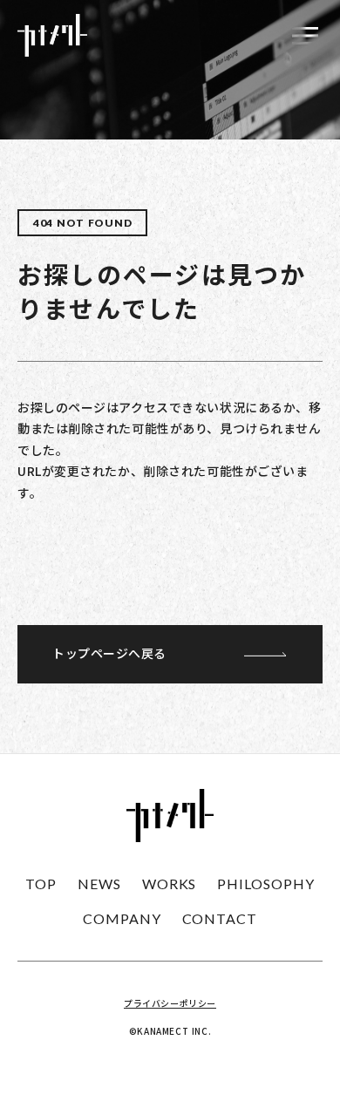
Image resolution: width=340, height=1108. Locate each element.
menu (305, 35)
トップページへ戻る (109, 653)
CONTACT (220, 919)
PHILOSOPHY (266, 884)
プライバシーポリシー (170, 1002)
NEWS (99, 884)
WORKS (169, 884)
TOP (41, 884)
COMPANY (122, 919)
